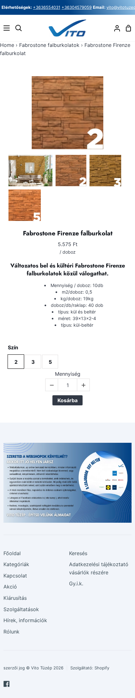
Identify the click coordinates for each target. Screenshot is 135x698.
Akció (10, 586)
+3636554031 (46, 7)
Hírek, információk (25, 620)
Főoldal (12, 553)
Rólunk (11, 631)
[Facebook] (6, 684)
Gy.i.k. (76, 583)
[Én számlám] (114, 28)
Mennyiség (67, 374)
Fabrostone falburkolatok (49, 45)
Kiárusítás (15, 598)
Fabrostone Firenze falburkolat (67, 233)
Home (7, 45)
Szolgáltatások (21, 609)
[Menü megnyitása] (5, 28)
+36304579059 (77, 7)
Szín (13, 348)
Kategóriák (16, 564)
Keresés (78, 553)
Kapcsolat (15, 575)
